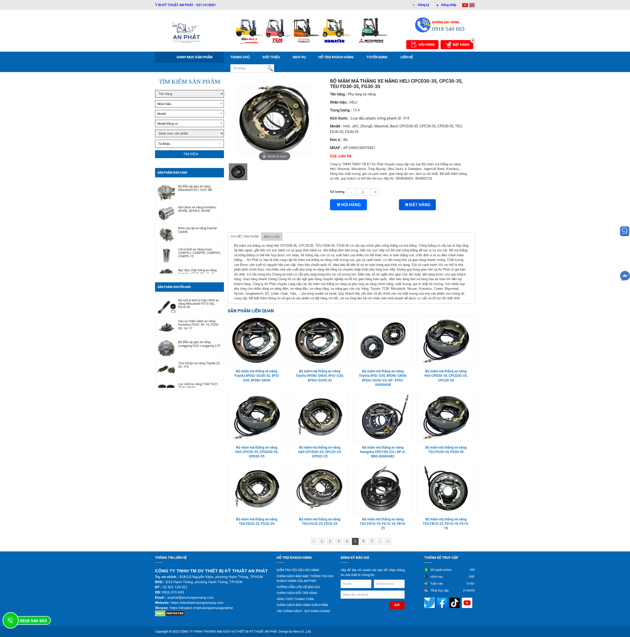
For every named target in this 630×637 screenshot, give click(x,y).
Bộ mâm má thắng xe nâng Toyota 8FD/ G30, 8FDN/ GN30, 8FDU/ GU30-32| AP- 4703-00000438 (383, 378)
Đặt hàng (463, 43)
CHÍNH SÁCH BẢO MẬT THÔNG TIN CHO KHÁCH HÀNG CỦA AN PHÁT (305, 578)
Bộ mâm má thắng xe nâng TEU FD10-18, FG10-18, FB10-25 (383, 523)
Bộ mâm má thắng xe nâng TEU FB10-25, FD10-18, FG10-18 (446, 523)
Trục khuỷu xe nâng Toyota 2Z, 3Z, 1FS (199, 352)
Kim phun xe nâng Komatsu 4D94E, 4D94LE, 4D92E (197, 196)
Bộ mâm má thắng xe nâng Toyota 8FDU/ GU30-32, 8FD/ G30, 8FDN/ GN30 (256, 375)
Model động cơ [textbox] (167, 123)
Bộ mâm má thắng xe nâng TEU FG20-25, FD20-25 (319, 521)
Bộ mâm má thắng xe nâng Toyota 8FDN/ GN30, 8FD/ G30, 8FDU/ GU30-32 (320, 375)
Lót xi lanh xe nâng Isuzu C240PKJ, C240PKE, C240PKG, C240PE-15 (199, 240)
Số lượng (337, 192)
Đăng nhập (448, 5)
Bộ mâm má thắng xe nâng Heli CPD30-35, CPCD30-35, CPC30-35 (445, 375)
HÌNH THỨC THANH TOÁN (295, 599)
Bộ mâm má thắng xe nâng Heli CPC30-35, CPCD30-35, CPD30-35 (256, 451)
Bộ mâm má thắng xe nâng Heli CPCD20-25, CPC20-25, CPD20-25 (319, 451)
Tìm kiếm (190, 154)
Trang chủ (240, 57)
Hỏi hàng (427, 44)
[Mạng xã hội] (430, 603)
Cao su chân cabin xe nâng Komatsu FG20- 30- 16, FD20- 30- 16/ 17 (198, 312)
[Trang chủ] (187, 30)
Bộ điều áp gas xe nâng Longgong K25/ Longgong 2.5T (199, 331)
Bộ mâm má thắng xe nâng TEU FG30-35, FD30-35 (446, 449)
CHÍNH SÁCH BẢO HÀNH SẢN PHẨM (302, 605)
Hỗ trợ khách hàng (336, 57)
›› (388, 541)
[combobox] (189, 103)
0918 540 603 (33, 620)
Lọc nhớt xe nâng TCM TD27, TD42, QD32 (198, 373)
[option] (238, 171)
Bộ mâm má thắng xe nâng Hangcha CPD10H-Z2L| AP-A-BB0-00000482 (383, 451)
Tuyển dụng (377, 57)
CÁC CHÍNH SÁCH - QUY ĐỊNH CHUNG (303, 611)
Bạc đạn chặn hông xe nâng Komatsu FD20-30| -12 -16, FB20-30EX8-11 (197, 261)
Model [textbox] (161, 114)
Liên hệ (406, 57)
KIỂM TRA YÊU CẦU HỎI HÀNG (298, 570)
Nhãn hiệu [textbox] (164, 104)
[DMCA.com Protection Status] (170, 613)
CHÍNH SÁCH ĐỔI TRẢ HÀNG (297, 593)
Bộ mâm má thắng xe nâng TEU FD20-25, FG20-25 (256, 521)
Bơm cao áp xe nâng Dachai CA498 (197, 217)
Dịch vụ (299, 57)
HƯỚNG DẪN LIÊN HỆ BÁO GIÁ (298, 587)
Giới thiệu (271, 57)
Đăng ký (423, 5)
